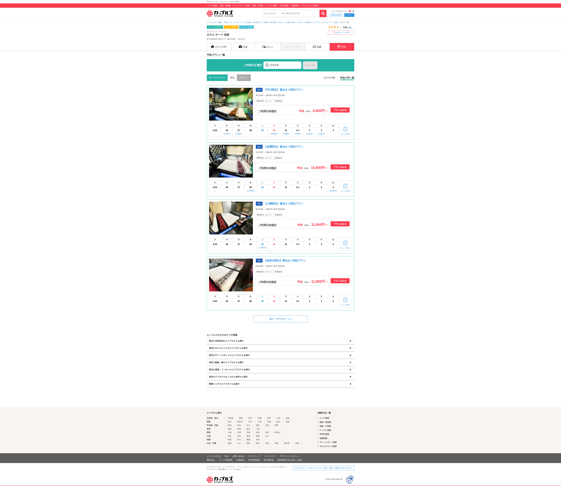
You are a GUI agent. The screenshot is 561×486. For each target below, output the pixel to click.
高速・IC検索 (258, 6)
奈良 (267, 432)
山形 (278, 418)
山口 (267, 436)
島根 (258, 436)
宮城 (260, 418)
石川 (248, 425)
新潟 (230, 425)
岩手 (250, 418)
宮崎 (276, 443)
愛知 (230, 429)
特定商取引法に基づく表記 (289, 460)
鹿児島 (287, 443)
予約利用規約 (254, 460)
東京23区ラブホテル (295, 22)
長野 (276, 425)
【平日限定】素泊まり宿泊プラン (283, 89)
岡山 (230, 436)
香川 (239, 439)
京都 (248, 432)
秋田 (269, 418)
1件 (349, 27)
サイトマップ (254, 456)
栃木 (278, 422)
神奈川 (240, 422)
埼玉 (250, 422)
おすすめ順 (329, 77)
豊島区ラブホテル (313, 22)
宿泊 (232, 77)
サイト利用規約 (225, 460)
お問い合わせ (238, 456)
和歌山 (277, 432)
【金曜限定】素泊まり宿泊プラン (283, 146)
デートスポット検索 (242, 6)
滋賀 (258, 432)
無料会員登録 (336, 15)
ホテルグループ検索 (309, 6)
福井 (258, 425)
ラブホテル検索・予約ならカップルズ (224, 22)
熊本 (258, 443)
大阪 (230, 432)
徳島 (230, 439)
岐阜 (248, 429)
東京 (230, 422)
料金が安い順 (347, 77)
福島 (288, 418)
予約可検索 (284, 6)
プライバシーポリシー (289, 456)
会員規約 (240, 460)
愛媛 (248, 439)
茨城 (269, 422)
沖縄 (297, 443)
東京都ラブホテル (278, 22)
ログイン (349, 15)
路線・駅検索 (225, 6)
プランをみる (340, 110)
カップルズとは (214, 456)
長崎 (248, 443)
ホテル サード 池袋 (330, 22)
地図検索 (295, 6)
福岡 (230, 443)
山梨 (267, 425)
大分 (239, 443)
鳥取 (248, 436)
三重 (258, 429)
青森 (241, 418)
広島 (239, 436)
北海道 (230, 418)
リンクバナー (270, 456)
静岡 (239, 429)
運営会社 (211, 460)
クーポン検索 (271, 6)
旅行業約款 (269, 460)
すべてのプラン (217, 77)
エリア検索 (212, 6)
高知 (258, 439)
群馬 (288, 422)
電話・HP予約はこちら (280, 319)
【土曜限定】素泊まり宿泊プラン (283, 203)
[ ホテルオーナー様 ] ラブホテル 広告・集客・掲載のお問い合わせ (323, 468)
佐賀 (267, 443)
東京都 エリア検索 (260, 22)
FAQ (227, 456)
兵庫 (239, 432)
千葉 (260, 422)
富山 (239, 425)
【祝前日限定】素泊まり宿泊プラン (285, 260)
